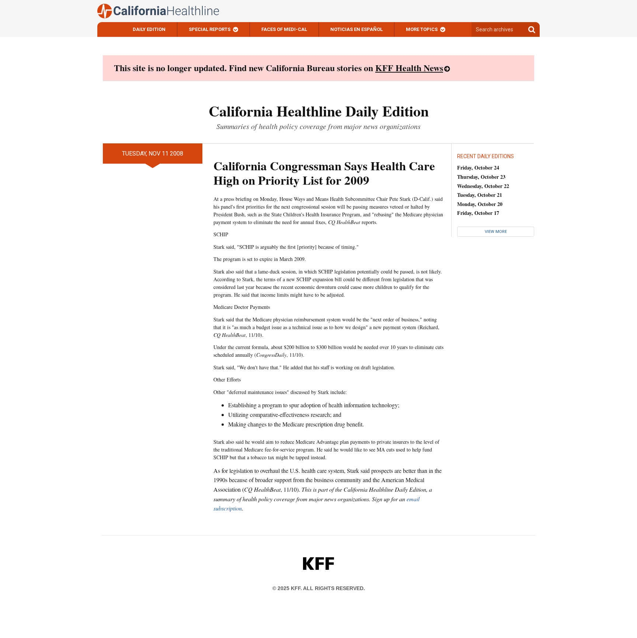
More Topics (422, 29)
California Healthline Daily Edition (319, 111)
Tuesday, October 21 (479, 195)
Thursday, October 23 (481, 177)
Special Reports (209, 29)
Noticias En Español (356, 29)
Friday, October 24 (478, 167)
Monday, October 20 (479, 204)
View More (496, 231)
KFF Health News (409, 67)
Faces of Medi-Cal (284, 29)
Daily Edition (149, 29)
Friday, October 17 (478, 213)
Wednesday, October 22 (483, 186)
